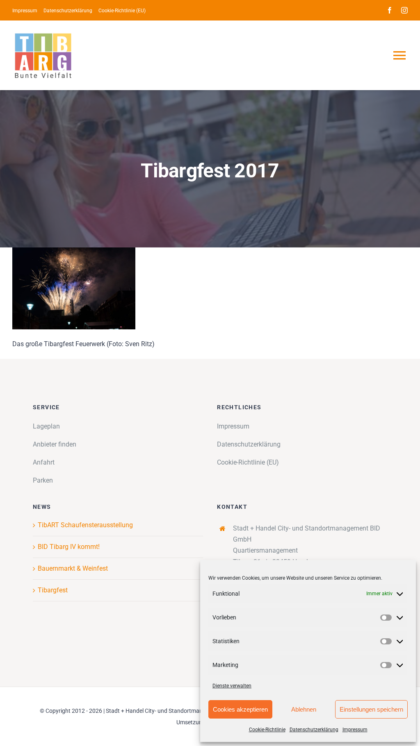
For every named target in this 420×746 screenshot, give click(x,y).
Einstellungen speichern (371, 709)
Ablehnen (303, 709)
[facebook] (389, 10)
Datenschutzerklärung (314, 729)
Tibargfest (53, 590)
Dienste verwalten (231, 686)
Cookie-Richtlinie (267, 729)
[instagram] (404, 10)
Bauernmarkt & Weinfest (73, 568)
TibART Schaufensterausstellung (85, 525)
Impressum (355, 729)
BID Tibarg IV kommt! (69, 547)
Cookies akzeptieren (240, 709)
